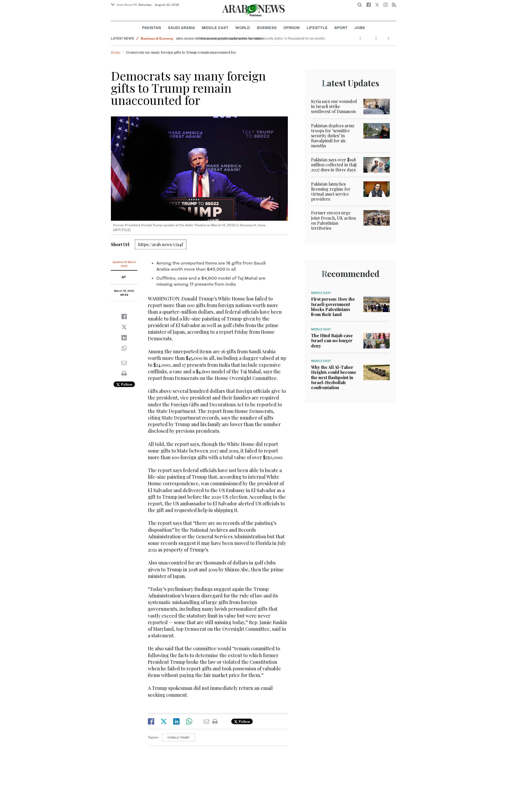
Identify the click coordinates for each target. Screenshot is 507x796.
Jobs (359, 27)
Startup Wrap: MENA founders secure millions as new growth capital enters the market (240, 38)
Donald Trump (178, 737)
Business (267, 27)
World (242, 27)
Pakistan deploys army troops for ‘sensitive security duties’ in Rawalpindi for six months (333, 136)
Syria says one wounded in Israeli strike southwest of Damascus (334, 106)
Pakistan (151, 27)
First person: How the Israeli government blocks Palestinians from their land (333, 306)
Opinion (291, 27)
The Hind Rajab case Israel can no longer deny (332, 340)
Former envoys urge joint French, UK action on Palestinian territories (333, 220)
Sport (341, 27)
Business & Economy (157, 38)
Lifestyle (317, 27)
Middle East (215, 27)
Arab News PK (127, 5)
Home (116, 52)
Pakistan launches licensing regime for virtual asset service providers (330, 191)
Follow (126, 384)
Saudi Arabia (181, 27)
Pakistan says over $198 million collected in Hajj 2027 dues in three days (333, 164)
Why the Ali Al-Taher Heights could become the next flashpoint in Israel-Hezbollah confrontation (333, 377)
